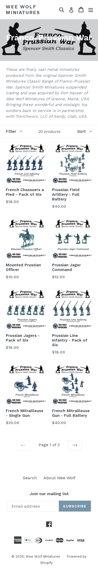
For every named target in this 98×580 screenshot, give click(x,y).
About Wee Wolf (59, 477)
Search (30, 477)
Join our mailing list (49, 493)
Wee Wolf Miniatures (23, 9)
